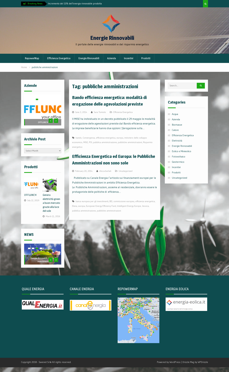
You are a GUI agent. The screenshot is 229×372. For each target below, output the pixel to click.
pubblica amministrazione (105, 142)
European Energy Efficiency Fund (101, 206)
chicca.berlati (105, 171)
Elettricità (177, 140)
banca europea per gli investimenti (92, 201)
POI (90, 142)
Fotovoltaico (178, 156)
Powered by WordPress (168, 362)
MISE (85, 142)
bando (79, 137)
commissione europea (123, 201)
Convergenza (89, 137)
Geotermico (178, 161)
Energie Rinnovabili (112, 38)
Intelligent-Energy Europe (129, 206)
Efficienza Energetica (58, 58)
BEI (111, 201)
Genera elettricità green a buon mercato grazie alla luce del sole (51, 202)
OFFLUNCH (43, 122)
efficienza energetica (105, 137)
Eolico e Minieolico (181, 151)
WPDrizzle (203, 362)
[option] (76, 4)
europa (120, 137)
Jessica (145, 206)
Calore (175, 129)
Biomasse (177, 124)
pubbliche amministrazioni (130, 142)
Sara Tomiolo (100, 112)
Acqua (175, 114)
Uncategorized (125, 171)
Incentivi (128, 58)
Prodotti (145, 58)
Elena (74, 206)
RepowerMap (32, 58)
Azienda (111, 58)
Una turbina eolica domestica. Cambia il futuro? (71, 3)
